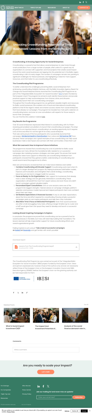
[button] (21, 7)
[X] (86, 2)
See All (86, 304)
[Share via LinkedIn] (22, 292)
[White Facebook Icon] (43, 386)
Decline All (75, 411)
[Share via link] (27, 292)
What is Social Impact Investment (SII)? (15, 327)
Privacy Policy (11, 412)
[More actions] (78, 58)
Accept (84, 411)
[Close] (90, 411)
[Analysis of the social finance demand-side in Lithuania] (75, 315)
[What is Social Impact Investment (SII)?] (17, 315)
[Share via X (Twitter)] (18, 292)
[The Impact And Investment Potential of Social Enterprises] (46, 315)
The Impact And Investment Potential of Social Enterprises (45, 327)
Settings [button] (67, 411)
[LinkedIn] (80, 2)
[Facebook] (83, 2)
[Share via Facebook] (13, 292)
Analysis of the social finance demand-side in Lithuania (74, 327)
